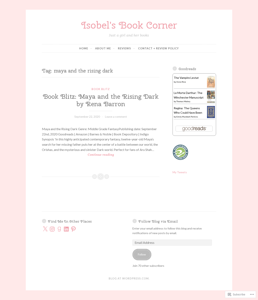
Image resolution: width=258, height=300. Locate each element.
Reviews (124, 48)
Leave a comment (116, 116)
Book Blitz (101, 89)
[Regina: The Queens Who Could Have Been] (211, 117)
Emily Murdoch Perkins (187, 116)
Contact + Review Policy (158, 48)
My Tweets (180, 172)
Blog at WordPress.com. (129, 278)
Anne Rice (181, 82)
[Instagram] (52, 229)
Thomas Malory (183, 101)
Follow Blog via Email (158, 221)
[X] (45, 229)
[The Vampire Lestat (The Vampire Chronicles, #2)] (211, 86)
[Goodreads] (59, 229)
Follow (142, 254)
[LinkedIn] (66, 229)
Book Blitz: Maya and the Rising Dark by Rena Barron (101, 100)
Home (83, 48)
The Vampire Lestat (186, 77)
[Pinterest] (73, 229)
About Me (103, 48)
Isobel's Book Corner (129, 25)
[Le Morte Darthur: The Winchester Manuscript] (211, 101)
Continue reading (78, 154)
